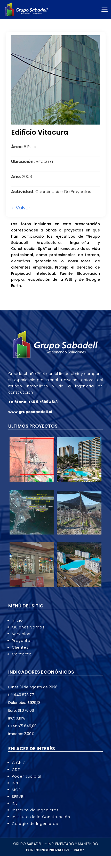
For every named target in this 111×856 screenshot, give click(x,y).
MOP (16, 789)
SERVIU (18, 796)
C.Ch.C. (19, 762)
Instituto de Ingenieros (35, 810)
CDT (16, 769)
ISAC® (79, 850)
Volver (23, 207)
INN (15, 783)
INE (15, 803)
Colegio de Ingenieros (35, 823)
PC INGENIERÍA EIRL (51, 850)
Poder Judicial (26, 776)
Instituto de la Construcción (41, 816)
